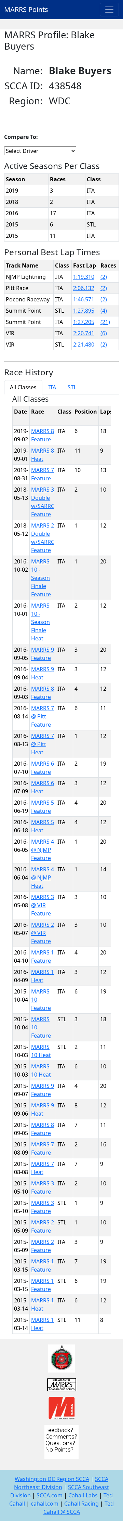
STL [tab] (72, 387)
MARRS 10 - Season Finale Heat (40, 622)
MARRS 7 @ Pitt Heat (42, 744)
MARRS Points (26, 9)
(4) (103, 310)
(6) (103, 333)
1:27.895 (83, 310)
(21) (105, 322)
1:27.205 (83, 322)
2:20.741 (83, 333)
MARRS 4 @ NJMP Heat (42, 877)
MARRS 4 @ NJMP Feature (42, 850)
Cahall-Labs (83, 1495)
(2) (103, 277)
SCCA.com (50, 1495)
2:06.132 (83, 288)
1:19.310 (83, 277)
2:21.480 (83, 344)
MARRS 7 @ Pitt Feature (42, 716)
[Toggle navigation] (109, 9)
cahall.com (44, 1503)
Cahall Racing (81, 1503)
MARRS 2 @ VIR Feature (42, 933)
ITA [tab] (52, 387)
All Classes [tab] (23, 387)
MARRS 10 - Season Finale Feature (41, 578)
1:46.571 (83, 299)
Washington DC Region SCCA (52, 1479)
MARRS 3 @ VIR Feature (42, 905)
